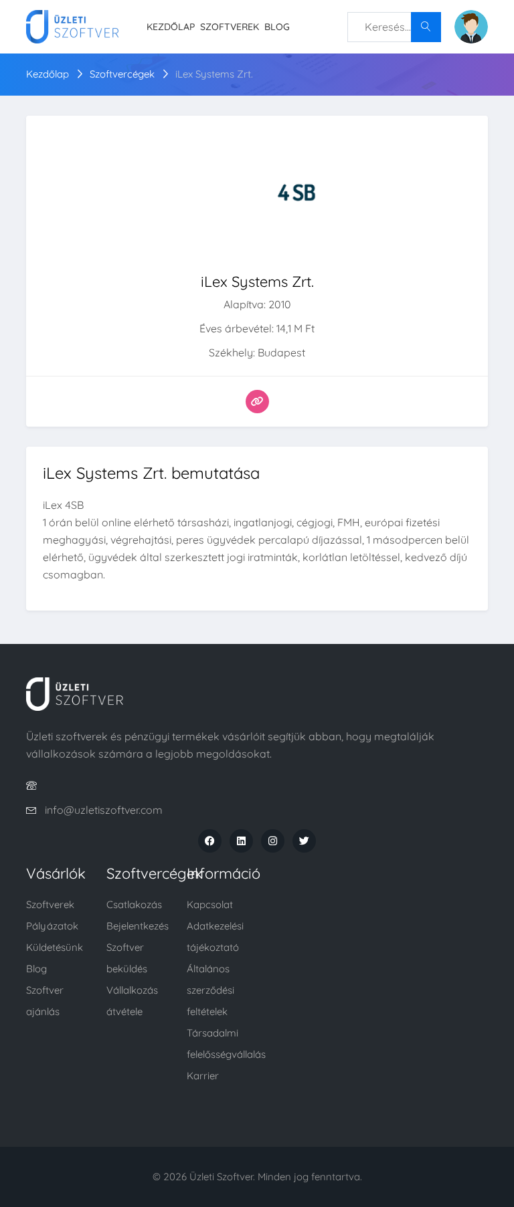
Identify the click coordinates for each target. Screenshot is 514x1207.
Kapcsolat (210, 904)
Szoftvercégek (122, 74)
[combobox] (394, 27)
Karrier (203, 1075)
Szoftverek (229, 27)
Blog (277, 27)
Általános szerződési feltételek (210, 990)
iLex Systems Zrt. (214, 74)
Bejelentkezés (137, 925)
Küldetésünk (54, 947)
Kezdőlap (171, 27)
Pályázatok (52, 925)
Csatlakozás (134, 904)
